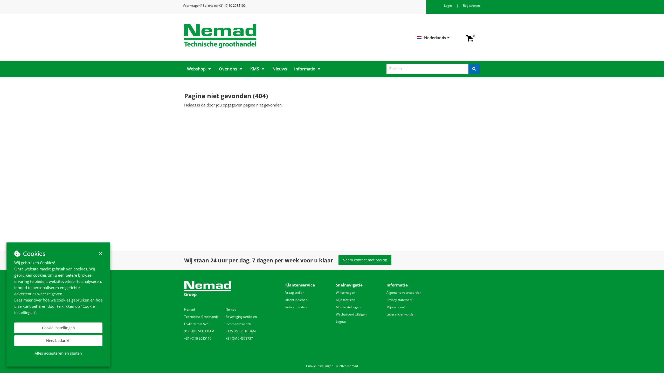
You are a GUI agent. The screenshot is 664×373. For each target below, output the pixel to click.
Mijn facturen (345, 300)
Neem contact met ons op (365, 259)
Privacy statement (399, 300)
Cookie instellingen (58, 327)
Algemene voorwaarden (403, 292)
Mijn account (395, 307)
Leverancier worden (400, 314)
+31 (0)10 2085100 (232, 5)
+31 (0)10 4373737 (239, 338)
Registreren (471, 5)
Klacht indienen (296, 300)
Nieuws (279, 69)
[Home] (256, 36)
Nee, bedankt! (58, 340)
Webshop (196, 69)
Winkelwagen (345, 292)
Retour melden (296, 307)
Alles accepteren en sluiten (58, 353)
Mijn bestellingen (348, 307)
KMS (254, 69)
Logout (341, 321)
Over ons (228, 69)
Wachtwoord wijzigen (351, 314)
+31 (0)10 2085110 (197, 338)
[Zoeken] (474, 69)
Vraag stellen (294, 292)
